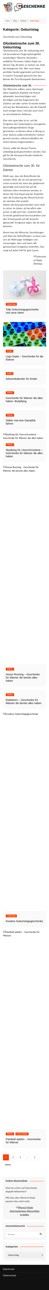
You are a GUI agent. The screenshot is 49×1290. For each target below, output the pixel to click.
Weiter (8, 1165)
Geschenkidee (22, 1134)
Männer (10, 393)
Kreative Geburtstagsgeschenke (24, 921)
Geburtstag (11, 304)
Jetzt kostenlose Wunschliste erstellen (24, 1213)
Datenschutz (9, 1275)
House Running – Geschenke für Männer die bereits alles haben (23, 677)
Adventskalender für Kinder (21, 378)
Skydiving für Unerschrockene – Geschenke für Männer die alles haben (24, 453)
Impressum (9, 1269)
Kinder (9, 351)
